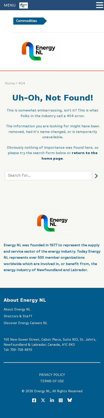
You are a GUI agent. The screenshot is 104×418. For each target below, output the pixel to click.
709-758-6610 (21, 350)
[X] (43, 401)
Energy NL (42, 391)
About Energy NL (17, 309)
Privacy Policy (52, 375)
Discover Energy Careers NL (25, 323)
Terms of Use (52, 381)
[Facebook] (34, 401)
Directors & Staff (18, 316)
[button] (99, 5)
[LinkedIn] (52, 401)
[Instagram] (61, 401)
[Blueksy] (69, 401)
